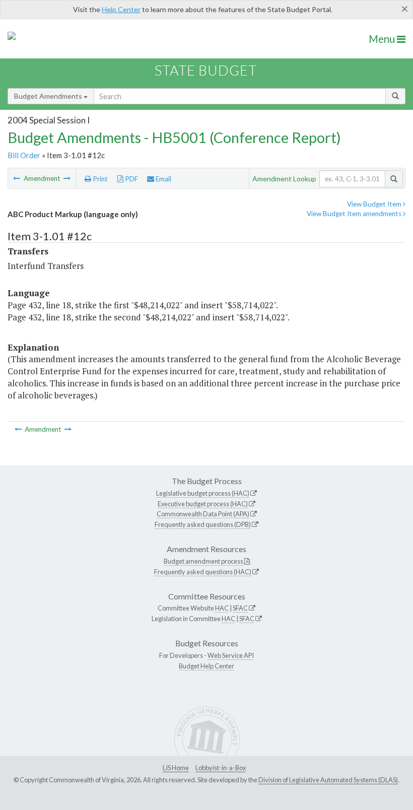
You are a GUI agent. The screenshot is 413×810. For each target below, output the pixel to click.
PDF (130, 179)
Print (99, 179)
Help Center (121, 9)
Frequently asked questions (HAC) (202, 572)
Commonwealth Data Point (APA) (203, 514)
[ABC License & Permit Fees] (67, 178)
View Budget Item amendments (355, 214)
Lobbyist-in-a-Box (220, 768)
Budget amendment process (203, 561)
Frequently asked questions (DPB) (203, 524)
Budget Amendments (49, 96)
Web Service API (231, 655)
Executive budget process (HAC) (203, 504)
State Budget (206, 70)
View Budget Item (375, 204)
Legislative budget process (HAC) (202, 493)
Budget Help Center (206, 666)
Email (162, 179)
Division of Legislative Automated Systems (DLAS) (328, 780)
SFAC (240, 608)
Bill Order (24, 155)
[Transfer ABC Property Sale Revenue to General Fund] (17, 178)
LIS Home (176, 768)
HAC (222, 608)
